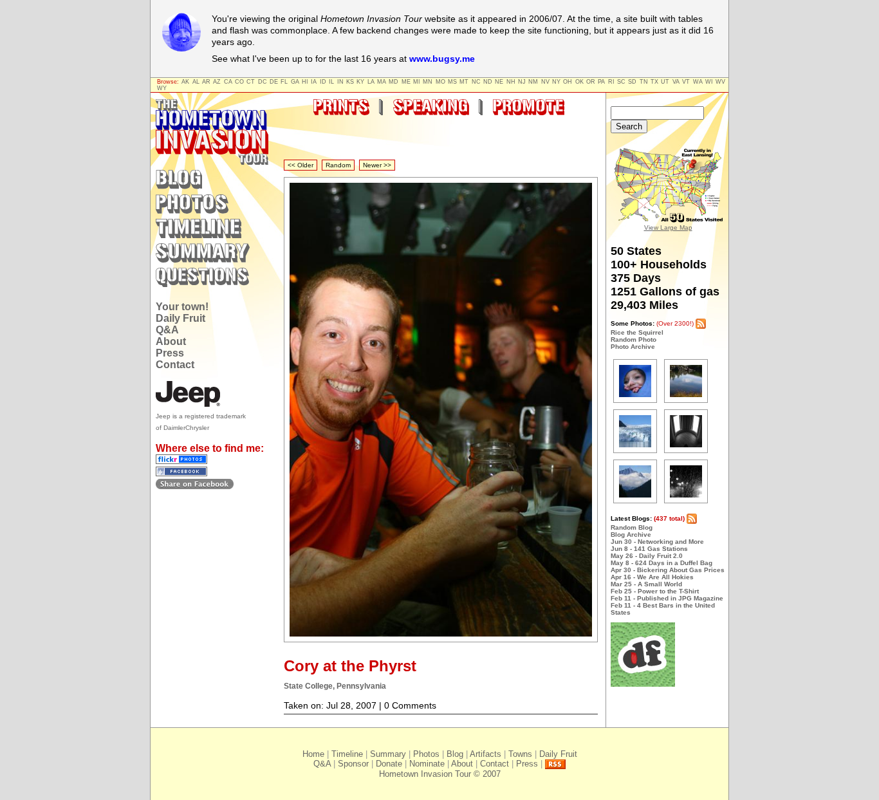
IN (340, 82)
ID (323, 82)
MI (416, 82)
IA (314, 82)
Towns (520, 754)
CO (239, 82)
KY (360, 82)
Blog (455, 754)
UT (665, 82)
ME (406, 82)
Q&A (167, 329)
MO (440, 82)
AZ (217, 82)
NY (556, 82)
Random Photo (633, 339)
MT (463, 82)
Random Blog (631, 527)
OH (567, 82)
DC (262, 82)
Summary (388, 754)
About (171, 341)
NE (499, 82)
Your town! (182, 306)
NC (476, 82)
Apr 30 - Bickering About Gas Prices (668, 569)
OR (590, 82)
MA (381, 82)
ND (487, 82)
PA (601, 82)
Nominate (427, 763)
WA (698, 82)
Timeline (347, 754)
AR (206, 82)
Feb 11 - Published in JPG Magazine (667, 598)
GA (295, 82)
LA (371, 82)
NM (533, 82)
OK (579, 82)
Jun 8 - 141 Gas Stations (649, 548)
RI (611, 82)
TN (644, 82)
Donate (389, 763)
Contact (175, 364)
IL (331, 82)
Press (170, 353)
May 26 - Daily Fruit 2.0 (647, 555)
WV (720, 82)
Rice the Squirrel (637, 332)
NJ (522, 82)
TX (654, 82)
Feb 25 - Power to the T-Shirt (655, 591)
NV (545, 82)
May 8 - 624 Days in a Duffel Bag (661, 562)
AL (195, 82)
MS (452, 82)
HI (305, 82)
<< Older (300, 165)
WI (709, 82)
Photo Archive (633, 346)
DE (274, 82)
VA (676, 82)
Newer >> (377, 165)
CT (250, 82)
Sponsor (353, 763)
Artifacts (485, 754)
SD (632, 82)
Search (629, 126)
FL (284, 82)
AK (185, 82)
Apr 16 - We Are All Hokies (652, 577)
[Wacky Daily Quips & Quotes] (643, 684)
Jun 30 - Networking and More (657, 541)
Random (338, 165)
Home (313, 754)
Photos (426, 754)
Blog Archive (631, 534)
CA (228, 82)
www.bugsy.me (442, 58)
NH (510, 82)
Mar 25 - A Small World (646, 584)
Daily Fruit (180, 318)
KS (350, 82)
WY (162, 88)
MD (393, 82)
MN (427, 82)
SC (621, 82)
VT (686, 82)
